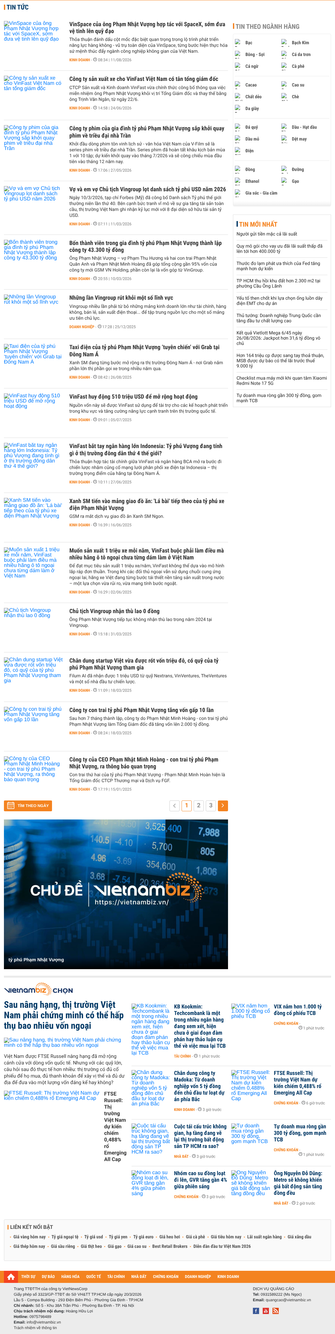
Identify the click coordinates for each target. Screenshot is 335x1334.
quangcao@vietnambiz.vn (288, 1300)
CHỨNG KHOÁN (166, 1276)
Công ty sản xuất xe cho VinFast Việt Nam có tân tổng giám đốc (143, 79)
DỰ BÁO (48, 1276)
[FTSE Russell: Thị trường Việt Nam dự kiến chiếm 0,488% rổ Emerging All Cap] (251, 1083)
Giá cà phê (195, 1237)
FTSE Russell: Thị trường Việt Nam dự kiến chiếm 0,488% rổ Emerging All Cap (115, 1126)
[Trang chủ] (11, 1276)
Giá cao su (137, 1246)
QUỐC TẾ (93, 1276)
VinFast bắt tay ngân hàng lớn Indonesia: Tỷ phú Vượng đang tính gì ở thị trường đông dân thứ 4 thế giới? (145, 450)
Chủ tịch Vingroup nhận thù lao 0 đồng (114, 611)
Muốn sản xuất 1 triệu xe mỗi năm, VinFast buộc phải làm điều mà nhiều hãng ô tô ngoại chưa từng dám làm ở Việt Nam (146, 554)
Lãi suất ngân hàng (264, 1237)
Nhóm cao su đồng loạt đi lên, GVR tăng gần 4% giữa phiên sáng (200, 1180)
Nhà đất (181, 1156)
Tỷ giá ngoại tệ (65, 1237)
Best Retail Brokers (170, 1246)
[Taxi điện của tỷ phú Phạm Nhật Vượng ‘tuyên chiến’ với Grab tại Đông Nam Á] (33, 363)
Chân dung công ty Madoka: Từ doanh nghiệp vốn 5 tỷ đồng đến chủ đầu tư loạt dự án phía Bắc (199, 1086)
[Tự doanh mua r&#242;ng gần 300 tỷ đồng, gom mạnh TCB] (251, 1136)
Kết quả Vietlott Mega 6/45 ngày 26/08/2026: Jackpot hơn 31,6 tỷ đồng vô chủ (278, 338)
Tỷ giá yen (118, 1237)
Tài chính (182, 1056)
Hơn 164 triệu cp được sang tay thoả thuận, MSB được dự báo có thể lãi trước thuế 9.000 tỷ (280, 361)
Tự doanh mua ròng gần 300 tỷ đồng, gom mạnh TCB (300, 1133)
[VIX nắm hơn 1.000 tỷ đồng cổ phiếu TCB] (251, 1017)
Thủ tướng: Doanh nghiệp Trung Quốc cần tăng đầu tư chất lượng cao (279, 318)
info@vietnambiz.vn (43, 1322)
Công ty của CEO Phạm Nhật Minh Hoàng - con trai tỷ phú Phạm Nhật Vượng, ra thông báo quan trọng (143, 763)
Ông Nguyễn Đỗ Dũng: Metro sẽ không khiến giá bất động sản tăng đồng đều (298, 1183)
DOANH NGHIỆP (198, 1276)
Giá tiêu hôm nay (226, 1237)
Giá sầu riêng (63, 1246)
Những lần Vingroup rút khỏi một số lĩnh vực (121, 297)
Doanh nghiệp (81, 327)
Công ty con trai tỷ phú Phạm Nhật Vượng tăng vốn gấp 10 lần (141, 710)
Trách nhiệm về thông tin (35, 1327)
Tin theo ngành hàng (268, 26)
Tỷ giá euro (143, 1237)
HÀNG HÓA (71, 1276)
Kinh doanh (79, 60)
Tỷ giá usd (93, 1237)
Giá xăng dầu (299, 1237)
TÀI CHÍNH (116, 1276)
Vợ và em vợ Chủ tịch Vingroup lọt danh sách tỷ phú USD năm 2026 (147, 189)
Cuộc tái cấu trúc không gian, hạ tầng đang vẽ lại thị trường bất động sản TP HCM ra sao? (200, 1136)
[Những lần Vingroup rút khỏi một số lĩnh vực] (33, 314)
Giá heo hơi (169, 1237)
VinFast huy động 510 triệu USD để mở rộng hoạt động (133, 396)
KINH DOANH (228, 1276)
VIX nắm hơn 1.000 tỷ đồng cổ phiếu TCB (298, 1010)
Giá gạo (114, 1246)
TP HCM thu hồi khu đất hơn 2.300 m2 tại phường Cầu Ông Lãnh (278, 283)
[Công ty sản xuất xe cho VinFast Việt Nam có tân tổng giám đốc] (33, 95)
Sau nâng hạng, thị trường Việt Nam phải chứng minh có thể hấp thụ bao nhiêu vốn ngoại (64, 1015)
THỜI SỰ (28, 1276)
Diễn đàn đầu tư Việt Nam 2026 (222, 1246)
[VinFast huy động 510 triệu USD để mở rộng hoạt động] (33, 413)
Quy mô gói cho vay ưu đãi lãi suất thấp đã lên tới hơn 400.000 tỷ (280, 249)
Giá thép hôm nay (29, 1246)
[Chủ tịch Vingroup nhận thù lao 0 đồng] (33, 627)
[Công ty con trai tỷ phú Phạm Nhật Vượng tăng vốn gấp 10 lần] (33, 726)
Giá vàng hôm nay (29, 1237)
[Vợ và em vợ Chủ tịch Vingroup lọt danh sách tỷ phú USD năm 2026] (33, 205)
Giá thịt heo (91, 1246)
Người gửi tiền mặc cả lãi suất (267, 234)
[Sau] (223, 805)
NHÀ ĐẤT (138, 1276)
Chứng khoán (286, 1023)
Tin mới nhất (258, 224)
